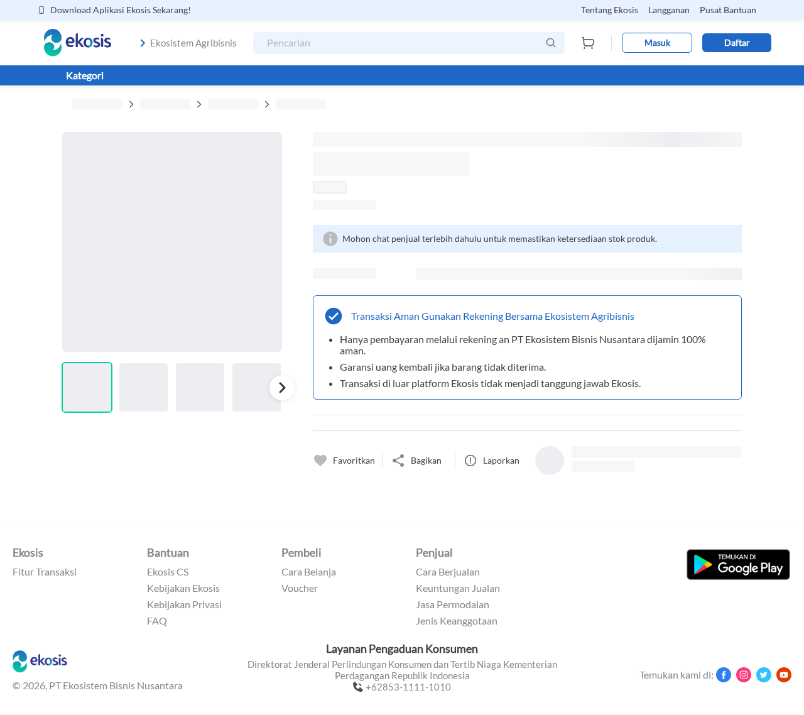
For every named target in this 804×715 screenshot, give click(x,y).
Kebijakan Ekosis (183, 588)
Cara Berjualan (448, 571)
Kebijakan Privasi (184, 604)
